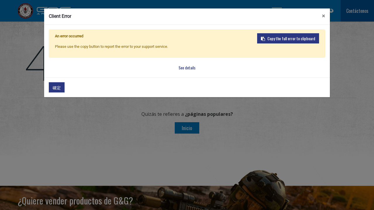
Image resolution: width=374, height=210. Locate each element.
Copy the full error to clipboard (291, 38)
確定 (57, 87)
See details (187, 67)
